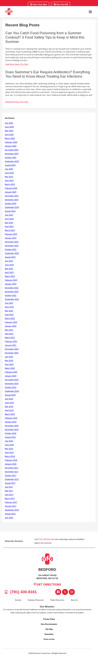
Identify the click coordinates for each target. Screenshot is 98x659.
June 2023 (9, 265)
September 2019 (12, 391)
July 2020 (9, 357)
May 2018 (9, 449)
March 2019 (10, 414)
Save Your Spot (39, 4)
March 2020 (10, 368)
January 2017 (10, 506)
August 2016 (10, 514)
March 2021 (10, 338)
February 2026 (11, 142)
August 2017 (10, 483)
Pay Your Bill (62, 4)
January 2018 (10, 464)
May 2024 (9, 223)
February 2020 (11, 372)
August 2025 (10, 165)
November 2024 (11, 200)
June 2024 (9, 219)
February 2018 (11, 460)
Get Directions (49, 584)
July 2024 (9, 215)
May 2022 (9, 311)
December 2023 (11, 242)
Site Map (49, 629)
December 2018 (11, 426)
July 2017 (9, 487)
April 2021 (9, 334)
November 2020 (11, 353)
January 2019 (10, 422)
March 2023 (10, 276)
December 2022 (11, 288)
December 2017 (11, 468)
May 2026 (9, 131)
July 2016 (9, 518)
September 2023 (12, 253)
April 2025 (9, 181)
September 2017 (12, 479)
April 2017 (9, 495)
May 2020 (9, 361)
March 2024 (10, 230)
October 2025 (10, 158)
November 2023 (11, 246)
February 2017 (11, 502)
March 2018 (10, 456)
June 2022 (9, 307)
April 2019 (9, 410)
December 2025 (11, 150)
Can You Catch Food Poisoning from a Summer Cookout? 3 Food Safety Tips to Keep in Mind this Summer (44, 37)
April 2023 (9, 273)
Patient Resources (57, 600)
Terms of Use (49, 639)
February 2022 (11, 322)
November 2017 (11, 472)
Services (18, 600)
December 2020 (11, 349)
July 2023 (9, 261)
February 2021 (11, 341)
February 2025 (11, 188)
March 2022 (10, 318)
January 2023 (10, 284)
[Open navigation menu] (90, 11)
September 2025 (12, 161)
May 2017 (9, 491)
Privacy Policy (49, 619)
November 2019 (11, 384)
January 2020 (10, 376)
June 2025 (9, 173)
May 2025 (9, 177)
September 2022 (12, 299)
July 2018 (9, 441)
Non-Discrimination (49, 624)
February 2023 (11, 280)
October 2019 (10, 387)
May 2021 (9, 330)
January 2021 (10, 345)
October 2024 (10, 204)
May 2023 (9, 269)
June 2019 (9, 403)
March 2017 (10, 499)
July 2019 (9, 399)
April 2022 (9, 315)
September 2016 (12, 510)
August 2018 (10, 437)
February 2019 (11, 418)
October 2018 (10, 433)
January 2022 (10, 326)
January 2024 (10, 238)
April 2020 (9, 364)
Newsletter (49, 634)
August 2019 (10, 395)
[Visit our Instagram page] (72, 592)
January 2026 (10, 146)
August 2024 (10, 211)
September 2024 (12, 207)
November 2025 (11, 154)
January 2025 (10, 192)
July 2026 (9, 123)
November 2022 (11, 292)
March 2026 (10, 138)
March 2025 (10, 184)
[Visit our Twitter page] (65, 592)
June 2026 (9, 127)
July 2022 (9, 303)
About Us (74, 600)
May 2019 (9, 407)
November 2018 (11, 430)
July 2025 (9, 169)
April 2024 (9, 227)
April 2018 (9, 453)
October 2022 (10, 295)
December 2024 (11, 196)
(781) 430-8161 (44, 539)
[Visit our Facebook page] (58, 592)
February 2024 (11, 234)
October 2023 (10, 250)
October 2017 (10, 476)
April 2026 (9, 135)
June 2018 (9, 445)
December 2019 (11, 380)
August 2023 (10, 257)
